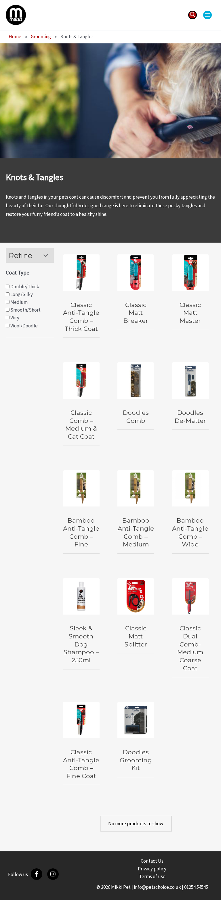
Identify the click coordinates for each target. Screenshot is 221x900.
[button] (192, 15)
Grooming (41, 36)
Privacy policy (152, 869)
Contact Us (152, 861)
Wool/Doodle (23, 326)
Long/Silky (21, 294)
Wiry (14, 317)
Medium (18, 302)
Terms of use (152, 876)
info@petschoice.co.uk (157, 887)
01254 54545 (196, 887)
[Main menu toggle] (207, 15)
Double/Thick (24, 286)
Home (15, 36)
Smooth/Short (25, 310)
